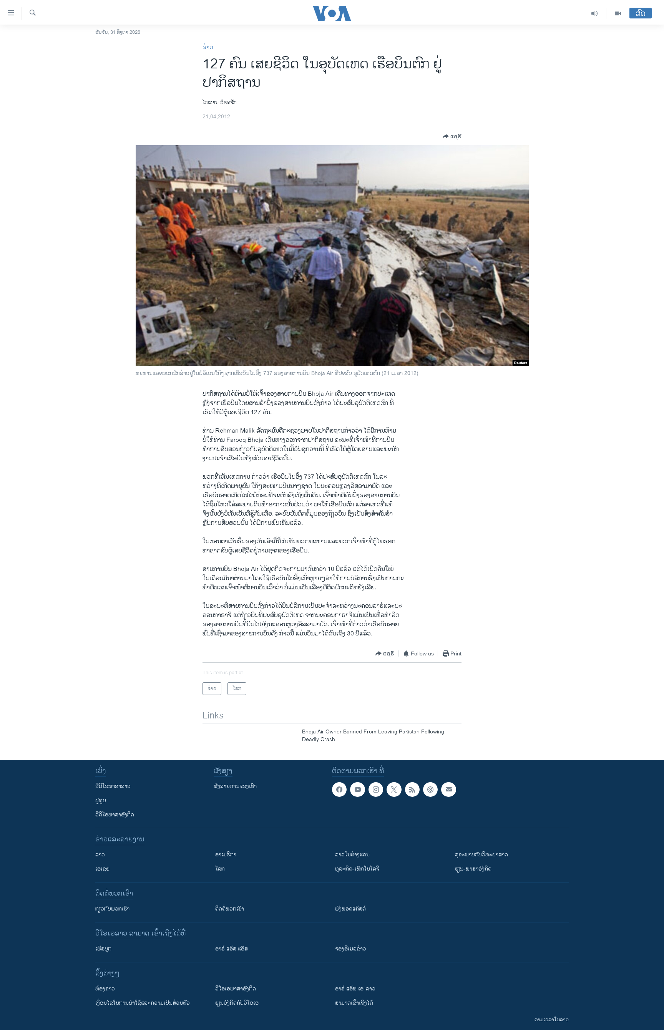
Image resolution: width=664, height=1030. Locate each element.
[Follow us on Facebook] (339, 789)
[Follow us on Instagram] (376, 789)
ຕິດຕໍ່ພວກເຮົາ (229, 909)
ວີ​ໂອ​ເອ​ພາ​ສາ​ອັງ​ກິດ (235, 989)
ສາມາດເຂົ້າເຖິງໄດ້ (354, 1003)
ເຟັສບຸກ (103, 949)
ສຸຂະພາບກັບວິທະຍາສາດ (481, 855)
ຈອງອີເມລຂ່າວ (350, 949)
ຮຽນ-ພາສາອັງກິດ (473, 869)
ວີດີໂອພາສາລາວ (113, 786)
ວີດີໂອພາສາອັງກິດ (114, 815)
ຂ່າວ (208, 47)
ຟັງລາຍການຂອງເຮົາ (235, 786)
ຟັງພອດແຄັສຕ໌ (350, 909)
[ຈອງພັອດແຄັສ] (448, 789)
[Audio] (594, 13)
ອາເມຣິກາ (225, 855)
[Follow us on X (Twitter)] (394, 789)
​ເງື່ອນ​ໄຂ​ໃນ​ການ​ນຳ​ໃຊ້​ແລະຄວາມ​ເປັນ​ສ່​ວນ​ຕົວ (142, 1003)
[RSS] (412, 789)
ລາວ (100, 855)
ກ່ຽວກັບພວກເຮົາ (112, 909)
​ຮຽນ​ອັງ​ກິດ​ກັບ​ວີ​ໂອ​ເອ (237, 1003)
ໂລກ (220, 869)
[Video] (617, 13)
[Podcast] (430, 789)
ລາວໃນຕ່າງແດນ (352, 855)
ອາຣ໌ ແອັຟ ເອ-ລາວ (355, 989)
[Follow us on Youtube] (357, 789)
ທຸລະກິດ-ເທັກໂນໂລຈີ (357, 869)
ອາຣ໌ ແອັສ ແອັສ (231, 949)
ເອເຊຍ (102, 869)
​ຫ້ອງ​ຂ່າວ (105, 989)
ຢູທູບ (100, 800)
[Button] (452, 136)
